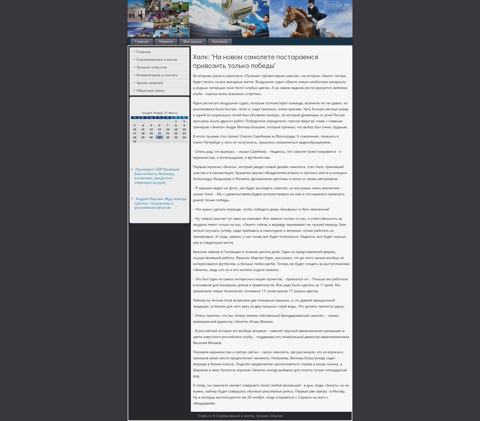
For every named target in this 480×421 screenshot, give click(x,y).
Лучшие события (151, 67)
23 (184, 133)
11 (143, 129)
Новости (166, 42)
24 (134, 137)
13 (159, 129)
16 (184, 129)
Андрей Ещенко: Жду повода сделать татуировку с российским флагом (160, 203)
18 (143, 133)
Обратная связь (150, 91)
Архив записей (149, 83)
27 (159, 137)
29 (176, 137)
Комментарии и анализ (156, 75)
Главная (141, 42)
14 (167, 129)
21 (167, 133)
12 (151, 129)
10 (134, 129)
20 (159, 133)
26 (151, 137)
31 (134, 141)
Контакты (220, 42)
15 (176, 129)
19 (151, 133)
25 (143, 137)
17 (134, 133)
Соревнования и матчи (156, 60)
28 (167, 137)
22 (176, 133)
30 (184, 137)
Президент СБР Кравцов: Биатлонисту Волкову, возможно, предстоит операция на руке (157, 176)
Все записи (193, 42)
